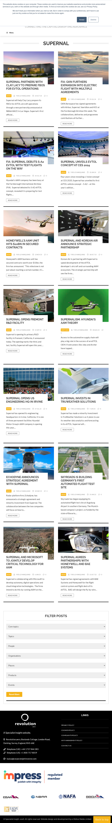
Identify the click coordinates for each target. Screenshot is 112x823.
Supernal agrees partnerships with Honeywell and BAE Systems (75, 562)
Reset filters (14, 694)
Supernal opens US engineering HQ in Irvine (24, 400)
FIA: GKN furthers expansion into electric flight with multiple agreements (79, 87)
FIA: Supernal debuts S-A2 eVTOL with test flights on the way (25, 165)
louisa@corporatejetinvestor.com (21, 758)
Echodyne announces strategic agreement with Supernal (22, 480)
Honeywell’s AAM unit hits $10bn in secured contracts (22, 244)
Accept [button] (81, 19)
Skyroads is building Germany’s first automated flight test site (78, 482)
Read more (12, 120)
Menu (11, 33)
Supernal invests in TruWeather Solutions (78, 400)
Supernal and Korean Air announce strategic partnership (79, 244)
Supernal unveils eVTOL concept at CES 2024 (79, 163)
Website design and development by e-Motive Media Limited (66, 819)
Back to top (102, 819)
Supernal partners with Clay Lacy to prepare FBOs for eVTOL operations (25, 85)
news (9, 96)
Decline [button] (93, 19)
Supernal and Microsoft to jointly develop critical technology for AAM (24, 562)
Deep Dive (65, 330)
